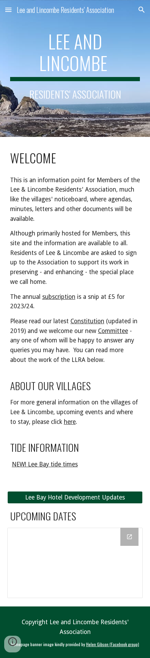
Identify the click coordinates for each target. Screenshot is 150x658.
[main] (75, 68)
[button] (8, 9)
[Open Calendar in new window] (129, 537)
